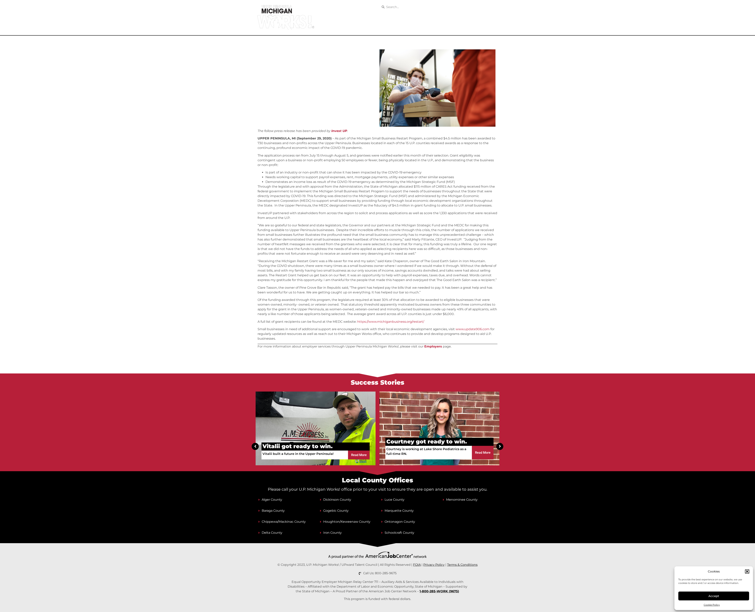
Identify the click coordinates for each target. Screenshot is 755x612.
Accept (713, 596)
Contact (491, 27)
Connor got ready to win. (423, 441)
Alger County (272, 499)
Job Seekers (356, 27)
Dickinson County (337, 499)
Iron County (332, 533)
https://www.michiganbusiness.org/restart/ (390, 322)
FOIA (417, 565)
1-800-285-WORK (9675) (439, 591)
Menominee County (462, 499)
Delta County (272, 533)
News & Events (446, 27)
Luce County (394, 499)
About (472, 27)
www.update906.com (473, 329)
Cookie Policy (712, 604)
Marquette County (399, 510)
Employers (387, 27)
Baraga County (273, 510)
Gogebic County (336, 510)
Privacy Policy (434, 565)
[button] (747, 571)
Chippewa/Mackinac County (284, 522)
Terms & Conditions (462, 565)
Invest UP (339, 131)
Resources (418, 27)
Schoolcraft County (399, 533)
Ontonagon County (400, 522)
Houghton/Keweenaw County (346, 522)
